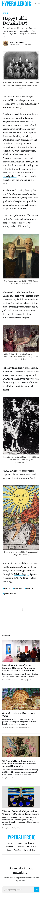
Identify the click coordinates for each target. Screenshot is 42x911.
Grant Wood (31, 588)
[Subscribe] (36, 889)
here (5, 183)
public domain (10, 594)
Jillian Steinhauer (17, 42)
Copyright (18, 588)
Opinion (6, 13)
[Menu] (39, 3)
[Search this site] (35, 3)
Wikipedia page (21, 574)
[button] (29, 843)
